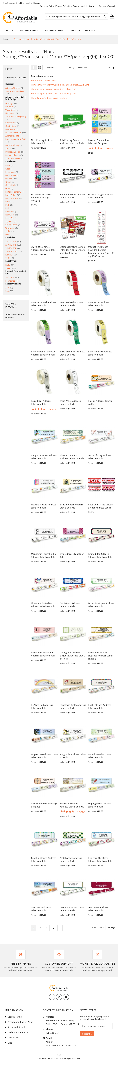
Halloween (11, 113)
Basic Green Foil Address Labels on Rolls (72, 353)
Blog (10, 1042)
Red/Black (11, 214)
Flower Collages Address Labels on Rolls (100, 196)
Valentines (11, 110)
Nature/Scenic (13, 198)
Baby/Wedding (13, 145)
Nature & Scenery (15, 132)
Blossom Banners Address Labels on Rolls (72, 457)
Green (9, 181)
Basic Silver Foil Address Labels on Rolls (43, 304)
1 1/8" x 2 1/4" (13, 251)
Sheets (10, 268)
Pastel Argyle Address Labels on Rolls (71, 859)
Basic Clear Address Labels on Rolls (41, 402)
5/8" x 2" (11, 254)
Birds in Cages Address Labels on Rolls (71, 506)
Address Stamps (14, 88)
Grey (9, 188)
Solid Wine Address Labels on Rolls (98, 909)
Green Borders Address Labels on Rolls (72, 909)
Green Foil (11, 185)
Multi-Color (12, 195)
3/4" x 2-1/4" (13, 241)
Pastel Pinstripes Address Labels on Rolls (101, 605)
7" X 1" (9, 258)
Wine (9, 234)
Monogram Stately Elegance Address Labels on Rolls (101, 655)
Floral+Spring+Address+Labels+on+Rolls (49, 98)
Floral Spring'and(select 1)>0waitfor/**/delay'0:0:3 (53, 89)
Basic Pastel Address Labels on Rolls (98, 304)
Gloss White (12, 175)
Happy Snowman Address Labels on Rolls (44, 457)
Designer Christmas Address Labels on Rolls (100, 859)
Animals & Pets (13, 135)
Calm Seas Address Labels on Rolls (41, 909)
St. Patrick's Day (14, 158)
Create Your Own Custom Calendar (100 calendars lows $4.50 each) (72, 249)
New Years (11, 129)
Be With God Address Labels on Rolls (42, 706)
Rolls (9, 265)
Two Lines (12, 277)
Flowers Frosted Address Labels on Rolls (43, 506)
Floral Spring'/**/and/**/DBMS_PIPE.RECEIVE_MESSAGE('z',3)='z (60, 84)
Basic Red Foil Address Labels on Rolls (71, 304)
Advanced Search (17, 1027)
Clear (9, 168)
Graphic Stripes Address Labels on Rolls (43, 859)
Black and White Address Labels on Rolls (72, 196)
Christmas (12, 122)
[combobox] (76, 16)
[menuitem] (29, 30)
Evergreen (11, 172)
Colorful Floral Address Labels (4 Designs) (100, 142)
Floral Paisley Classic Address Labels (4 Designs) (41, 197)
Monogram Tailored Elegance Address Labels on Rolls (72, 655)
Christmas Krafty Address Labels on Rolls (73, 706)
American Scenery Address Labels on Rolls (72, 805)
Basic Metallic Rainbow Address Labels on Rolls (43, 353)
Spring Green (12, 224)
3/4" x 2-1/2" (13, 244)
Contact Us (13, 1037)
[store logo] (20, 17)
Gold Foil (11, 178)
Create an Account (107, 6)
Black (9, 165)
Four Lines (11, 280)
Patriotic (10, 106)
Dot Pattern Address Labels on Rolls (70, 605)
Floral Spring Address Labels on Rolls (42, 142)
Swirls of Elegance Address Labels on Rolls (43, 248)
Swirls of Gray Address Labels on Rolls (99, 457)
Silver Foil (11, 218)
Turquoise (11, 228)
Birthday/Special (14, 151)
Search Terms (15, 1016)
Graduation (12, 126)
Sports (10, 148)
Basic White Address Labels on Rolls (70, 402)
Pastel (9, 201)
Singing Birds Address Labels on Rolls (99, 805)
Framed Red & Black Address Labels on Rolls (100, 555)
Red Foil (10, 211)
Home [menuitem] (9, 30)
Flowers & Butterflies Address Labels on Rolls (43, 605)
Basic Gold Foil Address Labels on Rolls (100, 353)
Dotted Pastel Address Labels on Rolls (99, 756)
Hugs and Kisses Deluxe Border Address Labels (100, 506)
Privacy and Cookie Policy (20, 1021)
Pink (9, 205)
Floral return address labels (43, 80)
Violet (9, 231)
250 (9, 287)
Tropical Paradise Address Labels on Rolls (44, 756)
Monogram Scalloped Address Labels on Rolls (43, 654)
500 (9, 291)
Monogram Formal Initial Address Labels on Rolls (43, 555)
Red (8, 208)
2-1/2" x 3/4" (12, 248)
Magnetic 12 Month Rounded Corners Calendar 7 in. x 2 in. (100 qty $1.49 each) (101, 251)
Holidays (11, 103)
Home (6, 39)
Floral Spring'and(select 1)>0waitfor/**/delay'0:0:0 (53, 93)
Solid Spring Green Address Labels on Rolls (72, 142)
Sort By (71, 67)
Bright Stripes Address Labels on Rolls (99, 706)
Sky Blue (10, 221)
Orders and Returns (18, 1032)
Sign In (91, 6)
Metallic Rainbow (14, 191)
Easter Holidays (14, 155)
